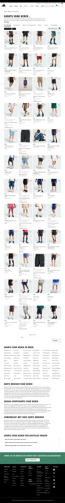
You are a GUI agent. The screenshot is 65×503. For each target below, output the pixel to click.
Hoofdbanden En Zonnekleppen (27, 355)
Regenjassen (36, 360)
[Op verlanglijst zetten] (16, 33)
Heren (11, 6)
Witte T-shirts (55, 360)
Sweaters (45, 360)
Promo (37, 6)
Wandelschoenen (46, 368)
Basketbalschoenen (8, 355)
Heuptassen (26, 353)
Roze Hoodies (36, 368)
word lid (59, 3)
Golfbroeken (16, 358)
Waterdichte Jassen (45, 371)
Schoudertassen (46, 353)
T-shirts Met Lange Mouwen (27, 376)
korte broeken (35, 388)
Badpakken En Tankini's (7, 350)
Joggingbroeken (27, 365)
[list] (32, 25)
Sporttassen (35, 358)
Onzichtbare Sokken (26, 358)
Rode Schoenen (36, 365)
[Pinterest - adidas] (57, 480)
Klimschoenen (26, 370)
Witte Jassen (55, 350)
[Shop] (4, 5)
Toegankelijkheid (50, 500)
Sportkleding (36, 355)
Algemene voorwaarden (41, 500)
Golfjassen (16, 360)
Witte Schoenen (55, 355)
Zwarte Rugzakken (56, 368)
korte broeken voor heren (36, 387)
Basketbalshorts (7, 353)
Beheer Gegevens (23, 500)
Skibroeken (6, 375)
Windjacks (45, 373)
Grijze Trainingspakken (17, 376)
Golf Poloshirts (17, 365)
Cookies (28, 500)
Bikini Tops (6, 363)
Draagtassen (16, 353)
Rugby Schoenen (36, 378)
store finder (38, 3)
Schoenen (26, 6)
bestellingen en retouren (48, 3)
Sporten (32, 6)
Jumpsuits (25, 368)
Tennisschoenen (46, 363)
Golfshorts (16, 363)
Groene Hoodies (17, 378)
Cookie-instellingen (15, 500)
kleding (18, 413)
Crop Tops (16, 350)
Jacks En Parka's (27, 360)
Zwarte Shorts (55, 365)
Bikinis (5, 360)
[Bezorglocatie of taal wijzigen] (62, 4)
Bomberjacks (7, 373)
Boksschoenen (7, 370)
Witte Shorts (55, 353)
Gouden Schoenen (18, 368)
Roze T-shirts (36, 375)
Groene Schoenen (27, 350)
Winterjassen (45, 378)
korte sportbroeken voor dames (18, 429)
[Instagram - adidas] (57, 473)
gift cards (54, 3)
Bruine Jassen (7, 378)
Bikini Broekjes (7, 358)
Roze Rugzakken (36, 370)
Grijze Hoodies (17, 373)
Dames (16, 6)
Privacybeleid (33, 500)
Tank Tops (45, 365)
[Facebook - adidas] (57, 470)
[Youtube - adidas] (57, 487)
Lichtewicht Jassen (27, 378)
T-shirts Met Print (18, 370)
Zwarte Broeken (55, 363)
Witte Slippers (55, 358)
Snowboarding (46, 358)
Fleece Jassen (17, 355)
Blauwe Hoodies (7, 365)
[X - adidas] (57, 477)
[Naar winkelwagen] (61, 6)
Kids (21, 6)
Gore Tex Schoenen (47, 350)
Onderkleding (36, 350)
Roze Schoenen (36, 373)
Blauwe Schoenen (8, 368)
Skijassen (25, 363)
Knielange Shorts (27, 373)
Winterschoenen (46, 375)
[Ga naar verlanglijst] (58, 6)
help (42, 3)
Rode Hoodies (36, 363)
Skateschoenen (46, 355)
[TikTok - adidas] (57, 483)
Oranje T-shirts (36, 353)
